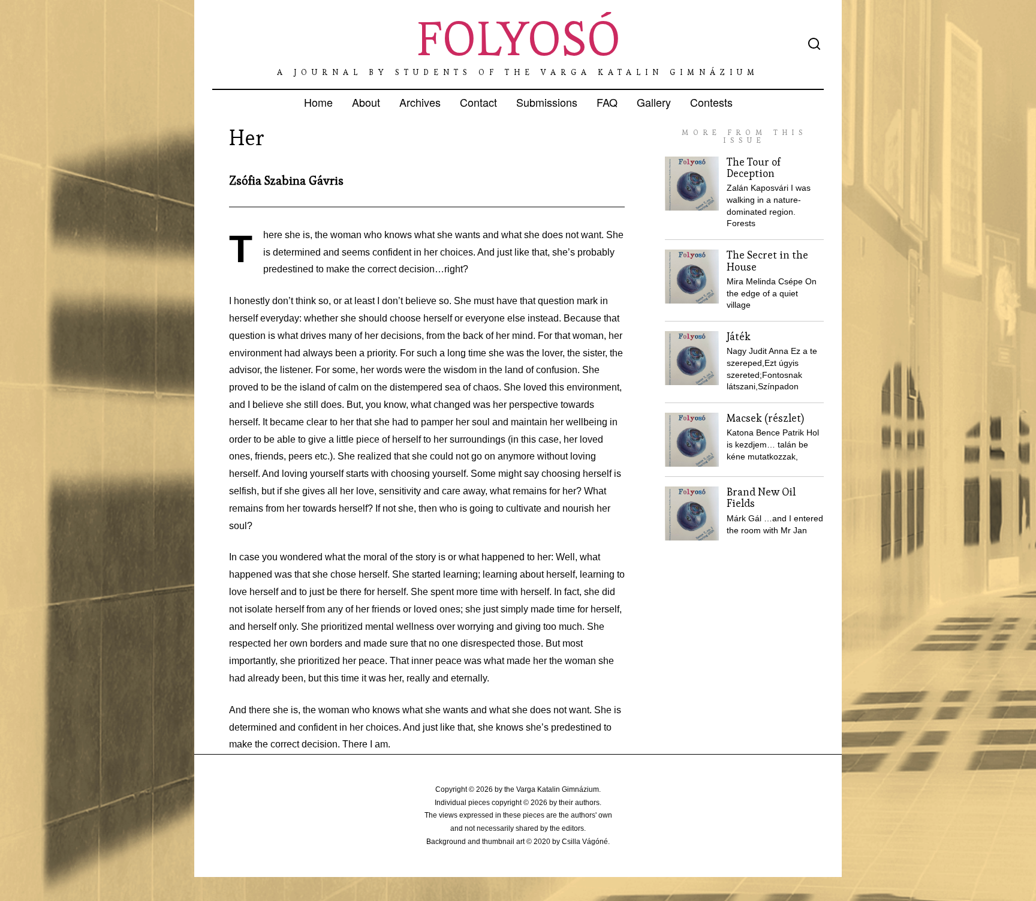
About (366, 102)
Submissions (546, 102)
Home (318, 102)
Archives (420, 102)
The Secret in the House (767, 260)
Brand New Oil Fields (761, 497)
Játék (739, 336)
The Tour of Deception (754, 167)
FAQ (607, 102)
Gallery (654, 102)
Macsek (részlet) (765, 418)
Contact (478, 102)
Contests (711, 102)
